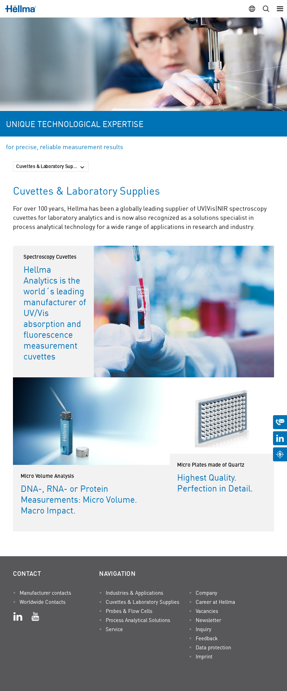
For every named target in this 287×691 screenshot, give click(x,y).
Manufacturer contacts (45, 592)
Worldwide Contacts (42, 601)
